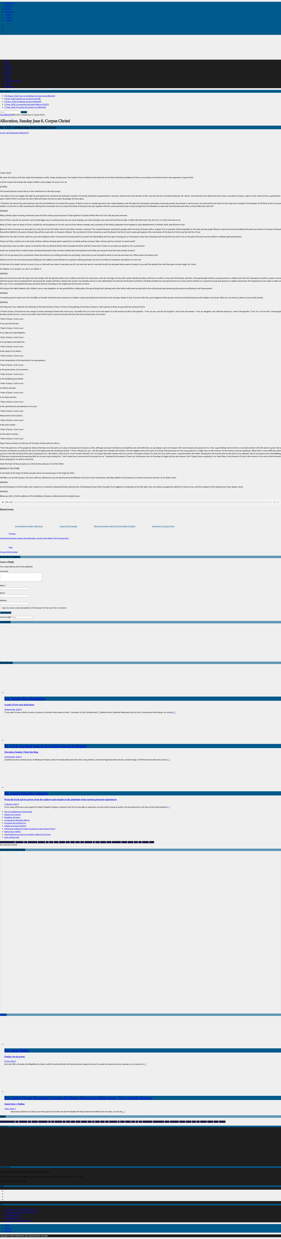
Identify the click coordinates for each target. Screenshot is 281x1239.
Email (2, 593)
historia (77, 842)
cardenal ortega (32, 842)
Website (3, 600)
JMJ (94, 842)
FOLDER (7, 78)
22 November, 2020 (12, 756)
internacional (88, 842)
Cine (49, 1122)
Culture (3, 1014)
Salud (140, 842)
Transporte (222, 1122)
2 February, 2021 (10, 804)
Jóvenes (97, 842)
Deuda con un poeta (12, 814)
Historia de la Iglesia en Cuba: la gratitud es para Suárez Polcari (29, 828)
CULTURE (8, 72)
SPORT (7, 75)
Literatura (103, 842)
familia (68, 842)
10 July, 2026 (9, 1061)
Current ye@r (6, 617)
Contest (7, 83)
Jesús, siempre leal (11, 837)
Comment (4, 571)
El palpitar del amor (12, 817)
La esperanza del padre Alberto (17, 820)
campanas (35, 1122)
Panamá (108, 842)
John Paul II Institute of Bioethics (17, 1220)
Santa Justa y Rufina (12, 831)
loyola (133, 1122)
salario (136, 842)
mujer (140, 1122)
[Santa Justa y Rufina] (22, 1091)
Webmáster (15, 132)
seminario (210, 1122)
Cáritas (51, 842)
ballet (17, 1122)
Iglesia (82, 842)
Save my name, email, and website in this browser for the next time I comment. (34, 607)
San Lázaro (145, 842)
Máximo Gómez (147, 1122)
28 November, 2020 (12, 709)
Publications (9, 11)
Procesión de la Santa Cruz (15, 823)
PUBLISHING (9, 86)
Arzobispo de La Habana (7, 842)
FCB (93, 1122)
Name (2, 585)
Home (6, 61)
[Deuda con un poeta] (22, 1044)
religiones (130, 842)
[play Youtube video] (140, 932)
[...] (174, 712)
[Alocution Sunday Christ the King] (22, 740)
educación (62, 842)
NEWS (6, 63)
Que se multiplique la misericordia (18, 811)
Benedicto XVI (19, 842)
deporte (73, 1122)
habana (72, 842)
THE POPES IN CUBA (12, 81)
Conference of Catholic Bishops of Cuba (20, 1209)
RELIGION (8, 66)
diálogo (56, 842)
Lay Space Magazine (12, 1215)
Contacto (8, 1231)
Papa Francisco (116, 842)
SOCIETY (7, 69)
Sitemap (7, 6)
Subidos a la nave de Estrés (15, 826)
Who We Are (9, 3)
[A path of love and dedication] (22, 692)
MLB (137, 1122)
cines (52, 1122)
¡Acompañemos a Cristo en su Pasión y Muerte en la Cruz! (27, 834)
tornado (151, 842)
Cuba (47, 842)
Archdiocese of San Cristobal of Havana (20, 1212)
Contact (7, 8)
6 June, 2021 (5, 132)
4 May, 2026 (9, 1108)
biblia (25, 842)
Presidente (124, 842)
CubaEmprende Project (13, 1218)
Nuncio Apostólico (158, 1122)
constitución (41, 842)
